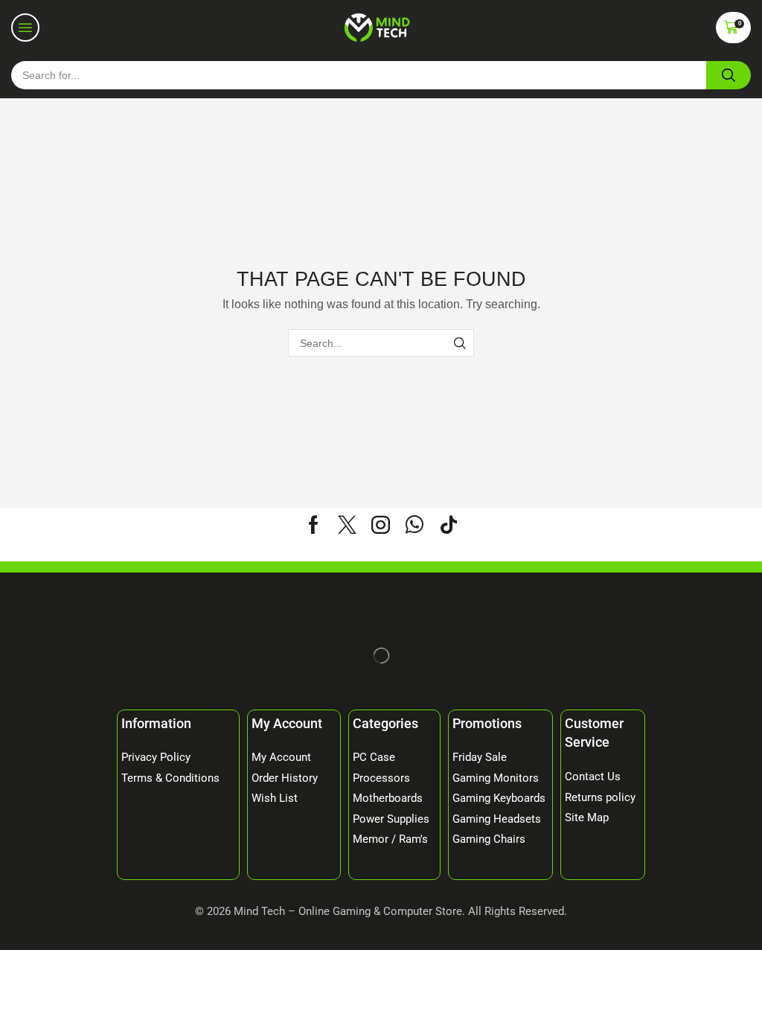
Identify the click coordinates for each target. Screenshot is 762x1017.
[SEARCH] (460, 343)
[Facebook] (313, 524)
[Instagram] (380, 524)
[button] (25, 27)
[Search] (728, 75)
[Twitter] (347, 524)
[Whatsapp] (414, 524)
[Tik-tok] (448, 524)
